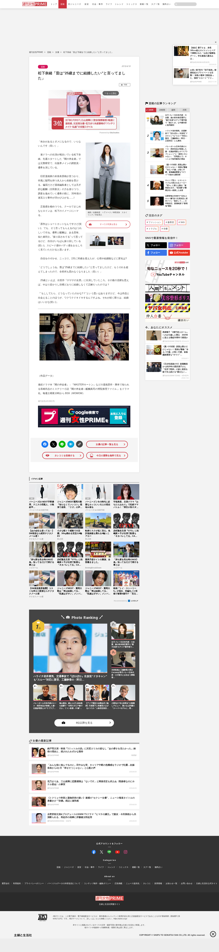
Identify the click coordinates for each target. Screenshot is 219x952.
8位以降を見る (84, 722)
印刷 (125, 85)
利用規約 (17, 883)
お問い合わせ (186, 883)
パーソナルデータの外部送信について (63, 883)
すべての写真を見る (108, 224)
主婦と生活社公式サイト (206, 883)
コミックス (131, 4)
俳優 (165, 228)
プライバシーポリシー (34, 883)
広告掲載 (118, 883)
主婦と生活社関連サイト (109, 904)
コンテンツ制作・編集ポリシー (97, 883)
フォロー (155, 245)
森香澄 (171, 222)
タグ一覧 (155, 4)
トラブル (153, 228)
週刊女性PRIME (36, 52)
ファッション (155, 222)
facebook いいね (44, 444)
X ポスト (53, 443)
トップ (54, 4)
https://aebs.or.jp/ (120, 919)
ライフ (109, 4)
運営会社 (6, 883)
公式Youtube (181, 252)
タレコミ (147, 883)
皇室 (86, 4)
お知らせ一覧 (171, 883)
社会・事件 (97, 4)
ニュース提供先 (132, 883)
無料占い (167, 4)
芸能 (62, 4)
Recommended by (121, 601)
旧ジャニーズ (74, 4)
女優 (57, 52)
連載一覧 (144, 4)
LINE (61, 442)
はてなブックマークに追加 (70, 444)
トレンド (119, 4)
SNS (182, 222)
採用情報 (158, 883)
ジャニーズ (69, 867)
